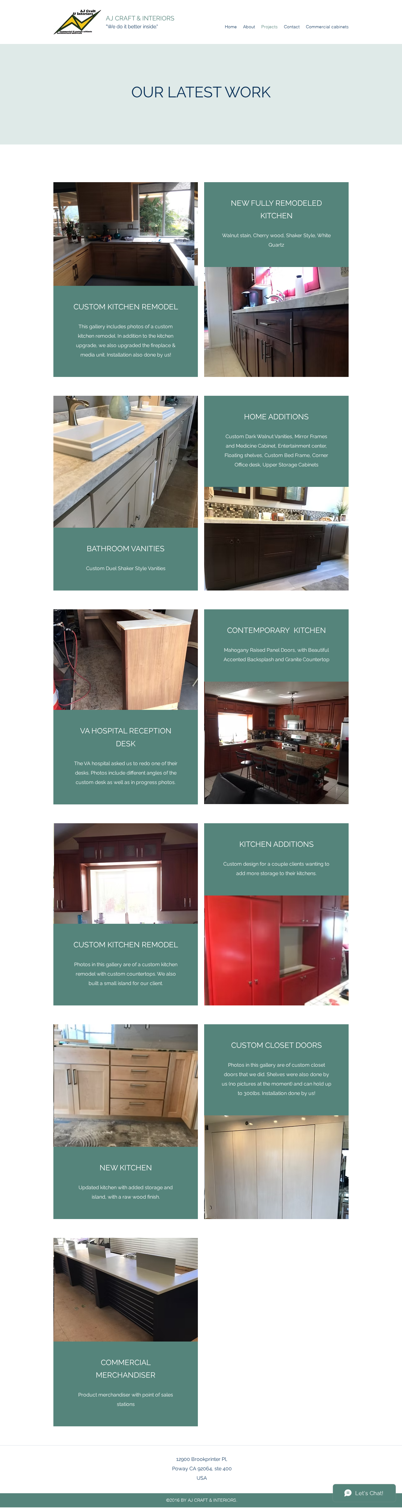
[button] (125, 234)
